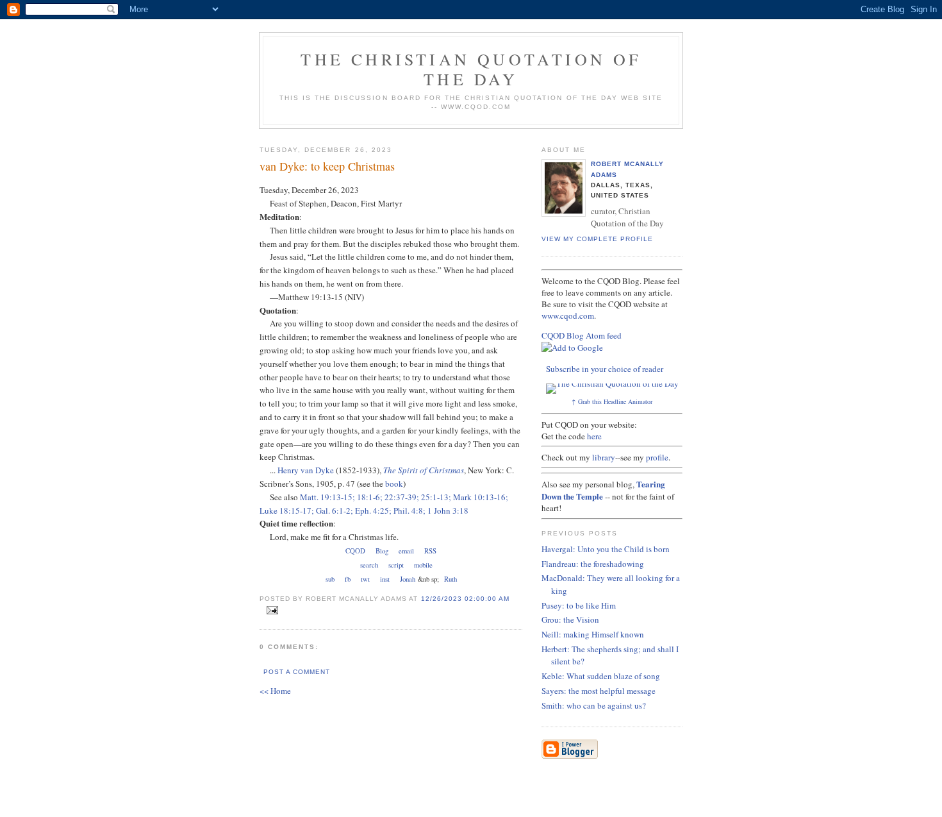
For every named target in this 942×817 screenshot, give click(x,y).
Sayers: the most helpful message (598, 690)
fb (348, 579)
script (396, 564)
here (594, 436)
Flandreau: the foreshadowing (592, 563)
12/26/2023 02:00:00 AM (465, 598)
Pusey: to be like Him (578, 605)
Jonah (407, 579)
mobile (423, 564)
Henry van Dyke (305, 470)
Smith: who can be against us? (593, 705)
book (394, 483)
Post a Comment (296, 671)
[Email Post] (270, 610)
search (369, 564)
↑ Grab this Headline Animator (612, 401)
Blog (382, 550)
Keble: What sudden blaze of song (600, 676)
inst (385, 579)
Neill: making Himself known (592, 634)
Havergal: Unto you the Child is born (605, 549)
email (406, 550)
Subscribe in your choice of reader (604, 369)
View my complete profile (597, 238)
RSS (430, 550)
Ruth (450, 579)
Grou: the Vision (570, 619)
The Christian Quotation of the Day (471, 69)
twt (365, 579)
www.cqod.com (567, 315)
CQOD (355, 550)
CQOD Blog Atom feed (581, 335)
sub (330, 579)
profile (657, 457)
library (603, 457)
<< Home (275, 690)
